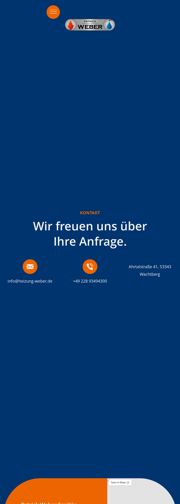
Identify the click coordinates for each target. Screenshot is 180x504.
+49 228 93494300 (90, 281)
